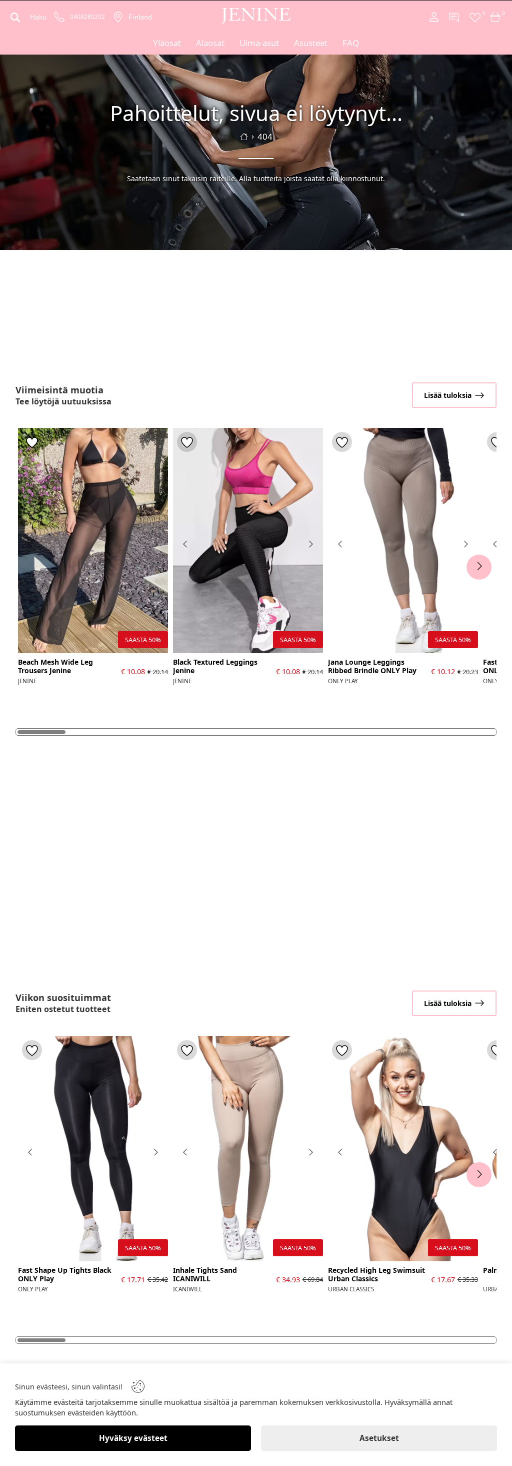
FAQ (350, 43)
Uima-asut (259, 43)
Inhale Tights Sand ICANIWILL (205, 1274)
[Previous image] (30, 544)
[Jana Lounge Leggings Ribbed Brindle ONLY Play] (403, 540)
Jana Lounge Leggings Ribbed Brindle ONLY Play (372, 666)
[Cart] (495, 17)
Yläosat (167, 43)
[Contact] (454, 17)
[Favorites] (475, 17)
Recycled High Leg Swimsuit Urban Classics (376, 1274)
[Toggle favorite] (32, 442)
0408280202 (87, 17)
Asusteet (311, 43)
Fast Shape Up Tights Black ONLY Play (65, 1274)
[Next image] (156, 544)
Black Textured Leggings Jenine (215, 666)
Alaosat (210, 43)
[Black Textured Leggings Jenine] (248, 540)
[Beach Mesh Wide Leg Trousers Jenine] (93, 540)
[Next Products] (479, 567)
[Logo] (256, 16)
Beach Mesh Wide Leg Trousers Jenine (55, 666)
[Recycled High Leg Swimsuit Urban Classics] (403, 1148)
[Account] (434, 17)
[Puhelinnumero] (59, 17)
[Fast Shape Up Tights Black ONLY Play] (93, 1148)
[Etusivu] (244, 137)
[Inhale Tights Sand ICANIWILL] (248, 1148)
